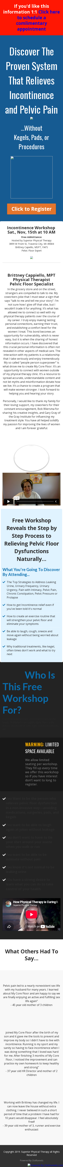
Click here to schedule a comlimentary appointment (38, 20)
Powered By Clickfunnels (31, 1160)
